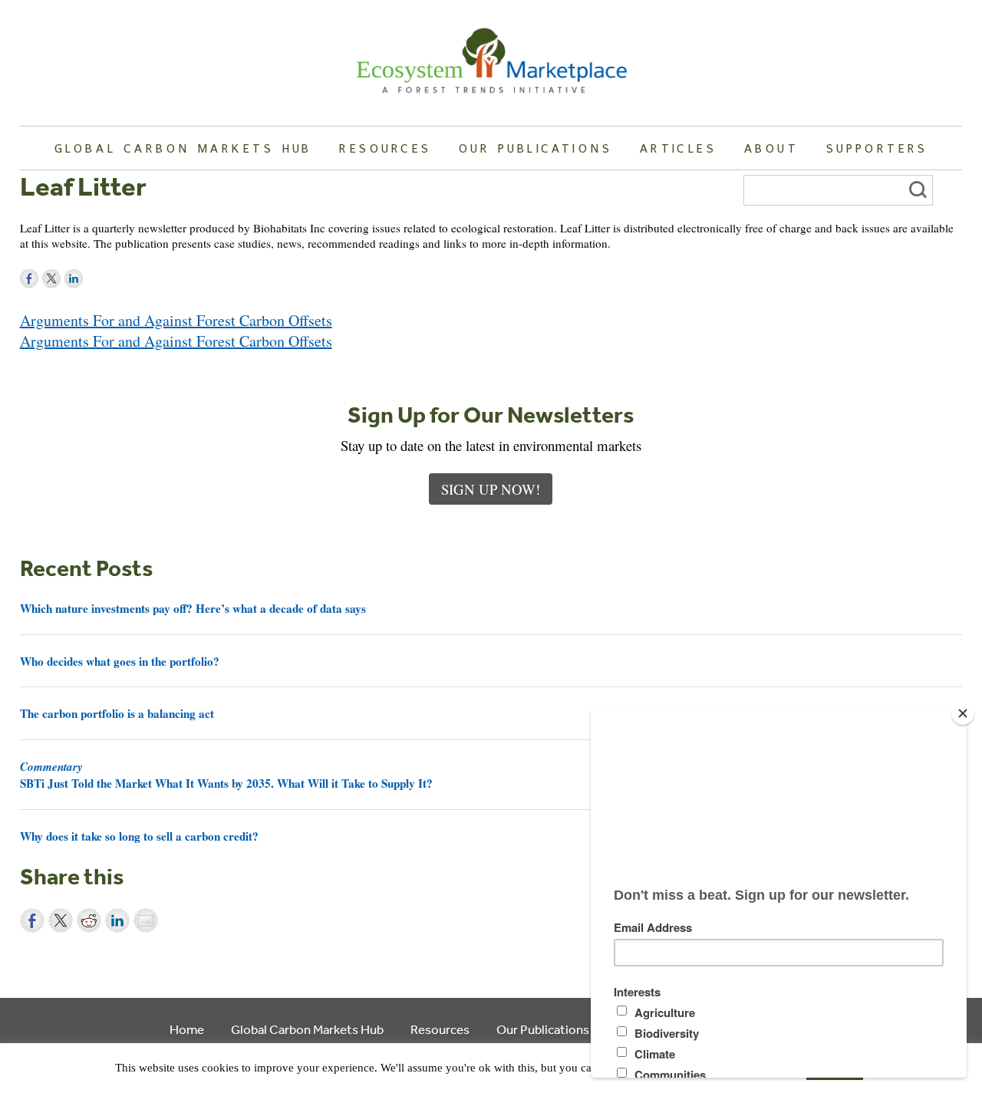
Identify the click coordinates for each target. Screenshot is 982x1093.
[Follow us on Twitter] (51, 278)
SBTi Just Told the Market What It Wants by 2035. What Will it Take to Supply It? (226, 775)
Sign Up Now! (490, 489)
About (771, 148)
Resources (385, 148)
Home (187, 1029)
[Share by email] (145, 920)
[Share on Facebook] (32, 920)
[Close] (962, 713)
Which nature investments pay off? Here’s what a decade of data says (193, 608)
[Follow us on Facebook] (29, 278)
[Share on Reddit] (89, 920)
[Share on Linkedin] (117, 920)
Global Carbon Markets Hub (183, 148)
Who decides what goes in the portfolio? (119, 661)
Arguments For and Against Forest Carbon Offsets (176, 320)
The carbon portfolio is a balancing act (117, 713)
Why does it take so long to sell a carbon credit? (139, 836)
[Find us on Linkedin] (73, 278)
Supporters (877, 148)
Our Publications (535, 148)
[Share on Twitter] (60, 920)
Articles (678, 148)
